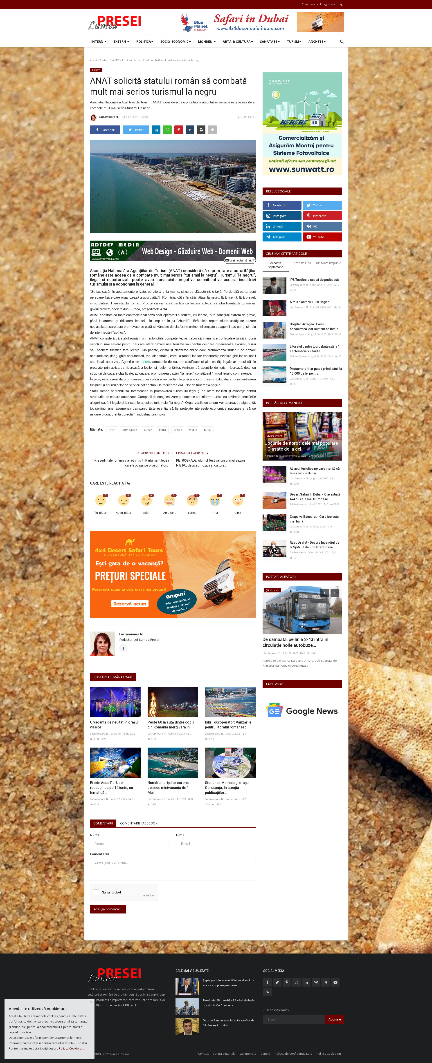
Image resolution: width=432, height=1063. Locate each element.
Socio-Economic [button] (174, 41)
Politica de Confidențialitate (293, 1054)
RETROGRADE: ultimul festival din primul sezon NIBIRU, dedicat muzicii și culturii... (210, 462)
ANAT (112, 430)
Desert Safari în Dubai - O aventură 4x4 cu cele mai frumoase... (315, 497)
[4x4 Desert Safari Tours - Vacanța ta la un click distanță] (262, 22)
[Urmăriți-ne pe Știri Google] (302, 710)
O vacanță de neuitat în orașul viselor (114, 724)
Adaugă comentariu (108, 909)
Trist (215, 513)
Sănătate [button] (268, 41)
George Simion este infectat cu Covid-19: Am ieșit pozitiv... (228, 1023)
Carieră (265, 1054)
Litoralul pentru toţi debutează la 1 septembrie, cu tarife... (315, 349)
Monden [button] (205, 41)
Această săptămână (275, 265)
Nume (94, 835)
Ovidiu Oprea (298, 334)
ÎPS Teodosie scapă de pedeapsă (314, 279)
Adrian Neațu (273, 455)
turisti (207, 430)
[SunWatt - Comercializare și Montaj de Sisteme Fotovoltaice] (302, 123)
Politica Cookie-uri (329, 1054)
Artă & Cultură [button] (237, 41)
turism (145, 362)
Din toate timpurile (328, 263)
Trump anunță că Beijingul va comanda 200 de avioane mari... (302, 642)
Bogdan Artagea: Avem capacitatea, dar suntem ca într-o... (315, 326)
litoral (162, 430)
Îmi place (101, 513)
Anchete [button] (315, 41)
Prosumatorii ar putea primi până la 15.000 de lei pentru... (316, 371)
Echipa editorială (224, 1054)
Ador (146, 513)
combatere (130, 430)
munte (193, 430)
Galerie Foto (248, 1054)
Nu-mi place (124, 513)
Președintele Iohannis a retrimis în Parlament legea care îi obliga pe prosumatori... (131, 462)
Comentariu (99, 854)
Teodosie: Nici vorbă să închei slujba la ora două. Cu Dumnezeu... (228, 1003)
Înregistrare (327, 4)
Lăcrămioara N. (109, 117)
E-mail (181, 835)
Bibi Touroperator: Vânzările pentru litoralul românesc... (228, 724)
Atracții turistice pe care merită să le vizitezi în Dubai (315, 471)
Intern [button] (97, 41)
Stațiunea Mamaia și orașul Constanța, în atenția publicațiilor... (227, 788)
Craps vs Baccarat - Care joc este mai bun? (314, 519)
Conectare (308, 4)
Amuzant (169, 513)
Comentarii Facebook (139, 823)
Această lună (302, 263)
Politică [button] (143, 41)
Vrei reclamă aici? (241, 260)
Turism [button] (293, 41)
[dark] (341, 4)
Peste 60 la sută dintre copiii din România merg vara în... (171, 724)
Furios (192, 513)
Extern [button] (120, 41)
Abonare (334, 1019)
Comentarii (103, 823)
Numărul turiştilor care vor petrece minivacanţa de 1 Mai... (169, 788)
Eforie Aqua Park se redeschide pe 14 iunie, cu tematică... (111, 788)
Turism (104, 60)
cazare (177, 430)
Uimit (237, 513)
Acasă (93, 60)
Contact (203, 1054)
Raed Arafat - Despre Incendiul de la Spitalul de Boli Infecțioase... (314, 545)
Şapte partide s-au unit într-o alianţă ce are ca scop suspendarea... (228, 983)
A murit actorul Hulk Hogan (309, 302)
